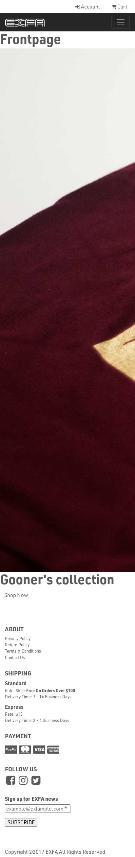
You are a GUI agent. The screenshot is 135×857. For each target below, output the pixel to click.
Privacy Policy (17, 638)
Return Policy (17, 644)
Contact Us (15, 657)
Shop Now (16, 594)
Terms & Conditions (23, 651)
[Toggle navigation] (120, 22)
